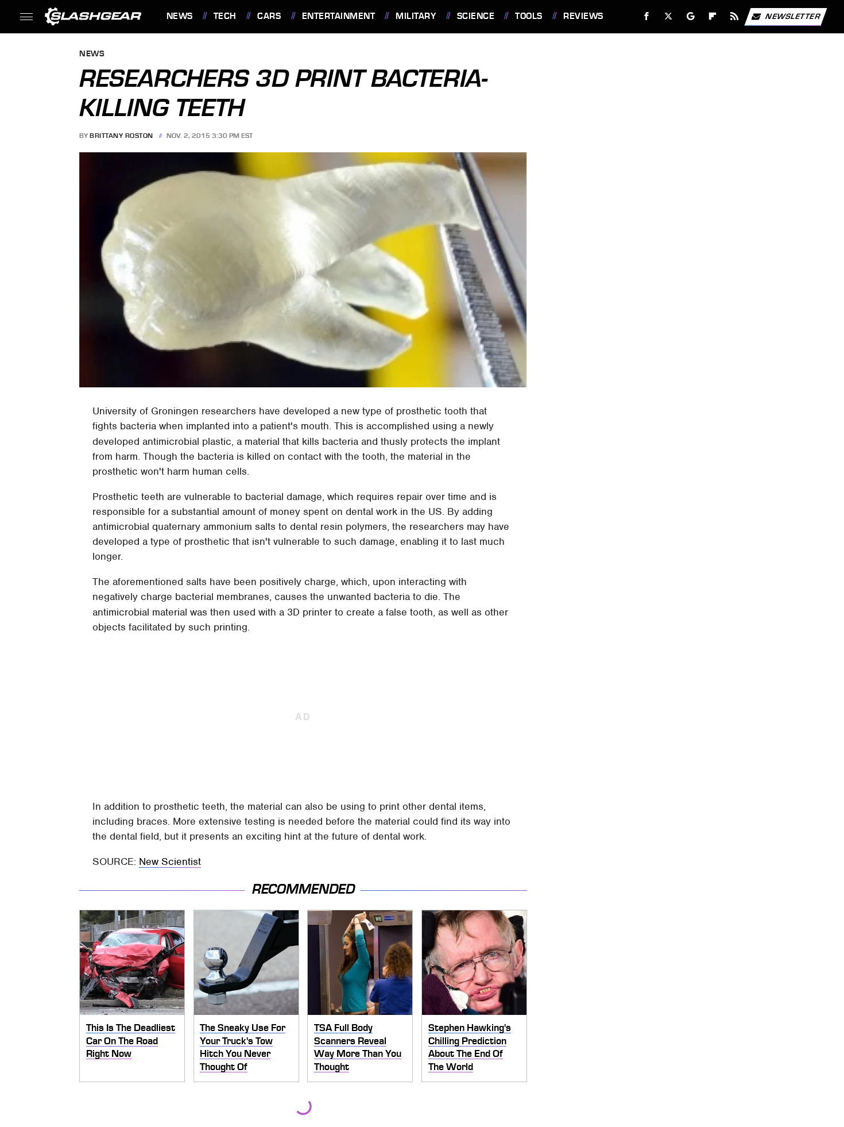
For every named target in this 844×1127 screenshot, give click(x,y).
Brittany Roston (121, 136)
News (179, 16)
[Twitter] (668, 16)
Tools (528, 16)
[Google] (690, 16)
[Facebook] (646, 16)
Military (416, 16)
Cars (269, 16)
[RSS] (734, 16)
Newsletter (793, 15)
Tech (225, 16)
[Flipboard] (712, 16)
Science (475, 16)
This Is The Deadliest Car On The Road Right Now (130, 1040)
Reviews (583, 16)
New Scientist (170, 861)
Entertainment (338, 16)
